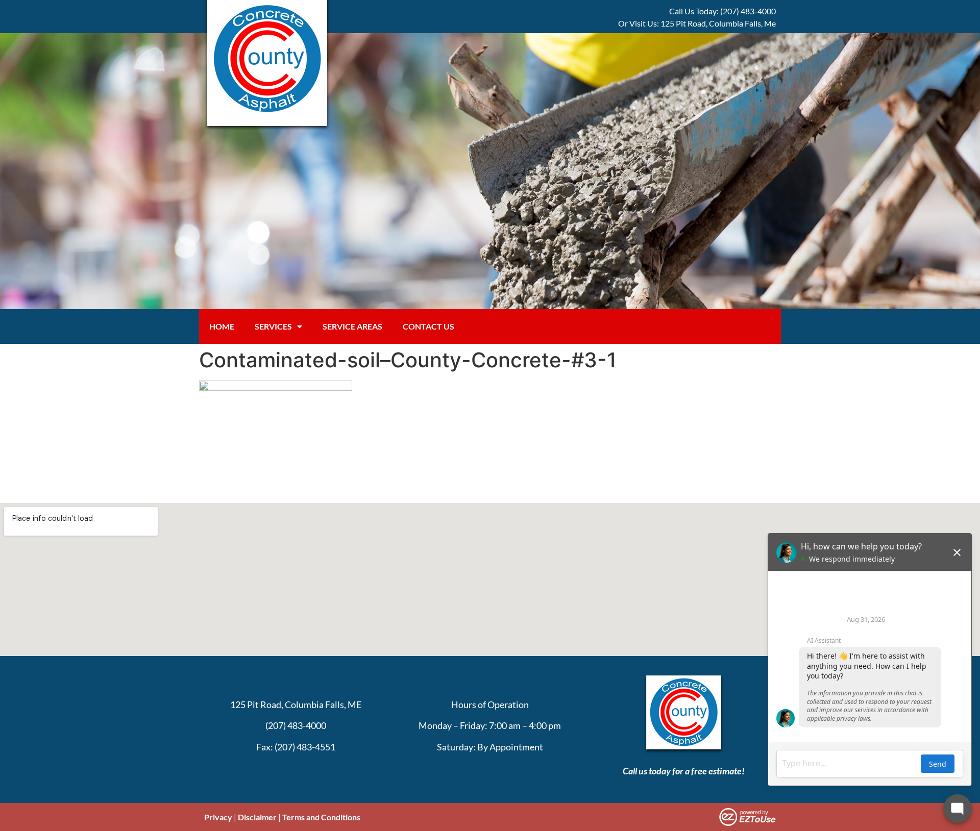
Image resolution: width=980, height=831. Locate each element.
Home (221, 326)
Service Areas (352, 326)
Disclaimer (257, 817)
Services (273, 326)
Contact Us (428, 326)
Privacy (218, 817)
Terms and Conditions (321, 817)
